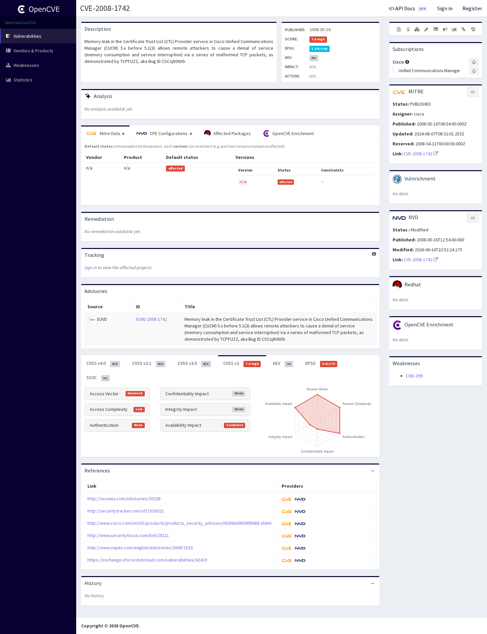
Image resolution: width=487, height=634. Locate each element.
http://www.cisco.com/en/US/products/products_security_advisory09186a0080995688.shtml (179, 523)
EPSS (320, 363)
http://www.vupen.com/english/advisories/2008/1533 (140, 548)
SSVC (96, 377)
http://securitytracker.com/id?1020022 (125, 511)
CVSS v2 (241, 363)
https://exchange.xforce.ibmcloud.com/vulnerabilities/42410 (147, 560)
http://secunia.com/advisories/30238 (124, 499)
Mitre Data (110, 133)
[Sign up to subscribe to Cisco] (474, 62)
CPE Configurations (169, 133)
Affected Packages (231, 133)
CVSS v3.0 (193, 363)
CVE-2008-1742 (105, 8)
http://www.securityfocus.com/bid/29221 (128, 535)
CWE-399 (414, 376)
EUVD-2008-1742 (151, 319)
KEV (282, 363)
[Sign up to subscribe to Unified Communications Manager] (474, 70)
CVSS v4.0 (102, 363)
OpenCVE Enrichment (292, 133)
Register (472, 8)
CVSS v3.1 (147, 363)
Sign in (445, 8)
